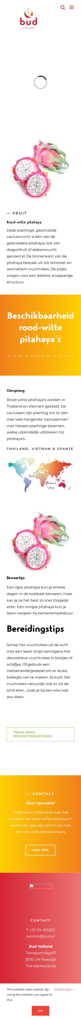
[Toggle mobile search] (63, 7)
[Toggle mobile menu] (72, 7)
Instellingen (63, 989)
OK (40, 1010)
